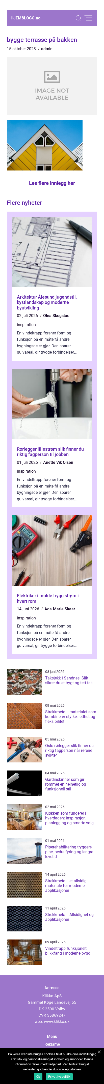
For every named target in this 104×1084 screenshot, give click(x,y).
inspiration (26, 324)
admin (47, 48)
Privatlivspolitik (59, 1076)
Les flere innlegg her (52, 183)
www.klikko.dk (56, 1021)
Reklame (52, 1044)
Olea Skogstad (56, 315)
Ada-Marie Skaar (59, 609)
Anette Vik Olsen (58, 462)
